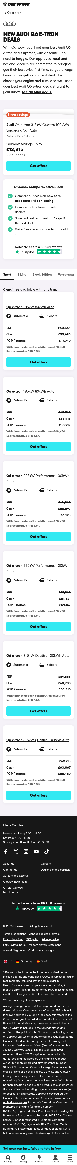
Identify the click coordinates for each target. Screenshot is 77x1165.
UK (10, 961)
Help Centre (13, 825)
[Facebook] (6, 852)
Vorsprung (66, 274)
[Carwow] (16, 4)
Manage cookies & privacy (44, 933)
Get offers (38, 166)
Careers (46, 863)
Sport (7, 274)
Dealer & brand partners (55, 869)
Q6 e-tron (14, 13)
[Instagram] (26, 852)
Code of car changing (41, 950)
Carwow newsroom (15, 881)
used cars (22, 201)
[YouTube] (36, 852)
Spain (44, 961)
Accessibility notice (14, 950)
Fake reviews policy (14, 944)
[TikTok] (46, 852)
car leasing (45, 201)
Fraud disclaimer (13, 939)
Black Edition (42, 274)
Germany (27, 961)
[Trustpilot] (38, 251)
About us (8, 863)
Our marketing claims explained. (26, 1000)
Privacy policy (50, 939)
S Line (22, 274)
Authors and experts (15, 875)
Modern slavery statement (45, 944)
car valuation (40, 229)
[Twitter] (16, 852)
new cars (54, 196)
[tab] (7, 274)
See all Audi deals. (37, 92)
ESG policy (32, 939)
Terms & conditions (14, 933)
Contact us (10, 869)
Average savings (13, 1006)
